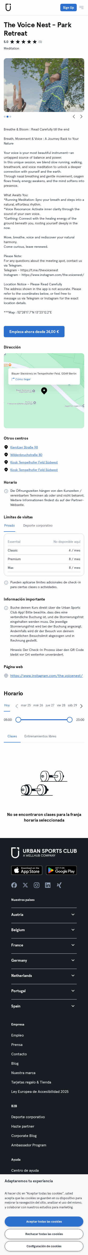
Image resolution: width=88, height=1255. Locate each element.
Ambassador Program (28, 1145)
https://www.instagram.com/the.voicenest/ (46, 675)
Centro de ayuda (25, 1170)
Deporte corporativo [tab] (38, 525)
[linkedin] (48, 885)
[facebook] (14, 885)
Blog (15, 1063)
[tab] (5, 117)
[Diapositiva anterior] (74, 116)
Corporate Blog (24, 1135)
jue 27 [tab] (50, 705)
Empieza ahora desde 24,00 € (34, 331)
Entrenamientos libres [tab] (40, 736)
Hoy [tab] (7, 705)
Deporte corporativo (28, 1116)
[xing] (59, 885)
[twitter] (25, 885)
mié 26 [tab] (38, 705)
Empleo (17, 1035)
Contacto (19, 1054)
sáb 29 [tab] (72, 705)
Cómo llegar (23, 379)
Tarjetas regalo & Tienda (31, 1082)
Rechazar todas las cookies (44, 1234)
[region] (44, 1214)
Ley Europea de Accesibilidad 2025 (40, 1091)
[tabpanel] (44, 785)
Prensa (17, 1044)
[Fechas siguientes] (81, 706)
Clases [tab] (12, 736)
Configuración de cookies (44, 1246)
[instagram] (36, 885)
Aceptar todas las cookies (44, 1221)
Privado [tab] (9, 525)
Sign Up (68, 7)
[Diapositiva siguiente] (81, 116)
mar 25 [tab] (26, 705)
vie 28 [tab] (61, 705)
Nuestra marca (23, 1072)
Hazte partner (22, 1126)
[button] (44, 914)
